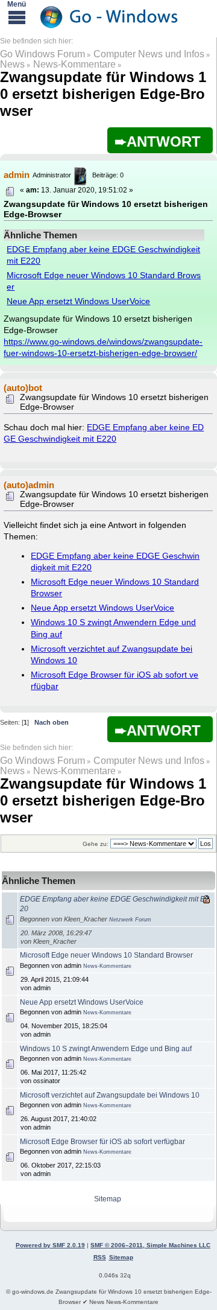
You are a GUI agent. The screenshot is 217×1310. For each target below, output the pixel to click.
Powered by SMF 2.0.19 (50, 1245)
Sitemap (107, 1199)
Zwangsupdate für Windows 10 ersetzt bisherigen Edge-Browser (103, 94)
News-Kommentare (74, 64)
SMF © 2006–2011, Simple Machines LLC (150, 1245)
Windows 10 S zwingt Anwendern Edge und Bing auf (106, 1049)
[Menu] (17, 17)
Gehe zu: (95, 844)
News (12, 64)
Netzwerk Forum (130, 920)
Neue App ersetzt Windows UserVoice (78, 301)
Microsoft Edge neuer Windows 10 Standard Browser (106, 955)
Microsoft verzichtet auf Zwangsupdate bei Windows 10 (110, 1095)
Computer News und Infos (148, 54)
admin (17, 175)
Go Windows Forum (42, 54)
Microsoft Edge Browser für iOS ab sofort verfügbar (102, 1141)
